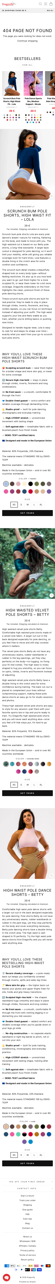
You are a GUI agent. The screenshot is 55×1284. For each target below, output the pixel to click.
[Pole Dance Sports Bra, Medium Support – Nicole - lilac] (41, 120)
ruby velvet (18, 771)
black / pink (24, 1134)
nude (42, 491)
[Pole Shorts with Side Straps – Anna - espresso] (47, 112)
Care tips (27, 1219)
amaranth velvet (18, 764)
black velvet (42, 764)
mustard (36, 1134)
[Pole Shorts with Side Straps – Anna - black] (50, 112)
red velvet (30, 771)
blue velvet (24, 771)
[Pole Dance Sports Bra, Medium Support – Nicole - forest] (41, 117)
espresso (12, 483)
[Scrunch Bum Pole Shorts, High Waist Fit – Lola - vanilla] (13, 115)
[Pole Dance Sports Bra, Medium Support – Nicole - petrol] (35, 120)
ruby (12, 491)
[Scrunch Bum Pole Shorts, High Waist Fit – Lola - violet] (16, 120)
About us (27, 1236)
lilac (49, 483)
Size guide (27, 1209)
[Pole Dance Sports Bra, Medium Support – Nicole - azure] (33, 122)
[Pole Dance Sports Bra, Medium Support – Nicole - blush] (35, 115)
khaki (42, 483)
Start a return (27, 1196)
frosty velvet (36, 764)
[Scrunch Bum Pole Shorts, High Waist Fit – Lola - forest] (19, 115)
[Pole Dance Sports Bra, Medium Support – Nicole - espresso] (29, 115)
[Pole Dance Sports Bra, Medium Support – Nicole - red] (35, 117)
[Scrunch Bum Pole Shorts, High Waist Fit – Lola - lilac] (7, 117)
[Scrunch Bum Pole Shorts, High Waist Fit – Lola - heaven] (4, 115)
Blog (27, 1223)
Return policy (27, 1259)
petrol (24, 491)
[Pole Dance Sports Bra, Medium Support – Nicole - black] (26, 115)
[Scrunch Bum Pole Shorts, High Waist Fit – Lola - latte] (10, 120)
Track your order (27, 1200)
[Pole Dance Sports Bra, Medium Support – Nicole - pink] (36, 122)
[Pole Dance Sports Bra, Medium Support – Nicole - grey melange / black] (39, 122)
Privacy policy (27, 1250)
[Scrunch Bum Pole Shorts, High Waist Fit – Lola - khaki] (4, 117)
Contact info (26, 1188)
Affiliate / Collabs (27, 1246)
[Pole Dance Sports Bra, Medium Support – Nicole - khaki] (26, 120)
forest (36, 483)
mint (18, 1134)
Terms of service (27, 1255)
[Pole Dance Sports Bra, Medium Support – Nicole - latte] (41, 115)
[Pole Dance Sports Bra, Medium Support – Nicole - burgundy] (29, 120)
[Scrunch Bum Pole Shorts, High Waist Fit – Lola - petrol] (19, 117)
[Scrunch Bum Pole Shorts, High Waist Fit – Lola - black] (16, 115)
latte (36, 491)
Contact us (27, 1228)
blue (49, 1134)
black (30, 483)
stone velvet (36, 771)
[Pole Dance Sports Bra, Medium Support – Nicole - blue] (27, 122)
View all (27, 65)
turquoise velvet (12, 764)
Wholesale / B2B (27, 1241)
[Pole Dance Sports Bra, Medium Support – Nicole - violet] (32, 120)
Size (27, 499)
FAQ (27, 1214)
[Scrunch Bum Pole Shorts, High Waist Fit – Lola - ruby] (13, 117)
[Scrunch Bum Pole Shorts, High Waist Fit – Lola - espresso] (7, 115)
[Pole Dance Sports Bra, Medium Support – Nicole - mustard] (38, 120)
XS (14, 504)
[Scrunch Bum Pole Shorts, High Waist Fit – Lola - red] (7, 120)
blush (18, 483)
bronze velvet (24, 764)
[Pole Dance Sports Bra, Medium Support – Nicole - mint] (30, 122)
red (30, 491)
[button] (6, 1277)
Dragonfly (27, 207)
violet (49, 491)
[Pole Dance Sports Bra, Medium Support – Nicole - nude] (26, 117)
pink (6, 491)
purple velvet (30, 764)
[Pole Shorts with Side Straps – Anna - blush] (53, 112)
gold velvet (49, 764)
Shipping (23, 229)
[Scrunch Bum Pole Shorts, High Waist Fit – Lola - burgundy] (16, 117)
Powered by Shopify (27, 1282)
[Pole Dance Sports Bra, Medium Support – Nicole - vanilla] (38, 115)
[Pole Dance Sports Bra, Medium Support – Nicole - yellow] (38, 117)
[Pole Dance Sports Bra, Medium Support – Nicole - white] (29, 117)
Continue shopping (27, 41)
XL (41, 504)
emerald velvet (6, 764)
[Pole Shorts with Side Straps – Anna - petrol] (53, 115)
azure (30, 1141)
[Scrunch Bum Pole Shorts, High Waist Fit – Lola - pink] (10, 117)
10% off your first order (27, 1182)
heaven (6, 483)
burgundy (18, 491)
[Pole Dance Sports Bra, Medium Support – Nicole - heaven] (32, 115)
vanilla (24, 483)
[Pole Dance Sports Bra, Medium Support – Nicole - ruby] (32, 117)
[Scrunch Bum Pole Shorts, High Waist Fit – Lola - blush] (10, 115)
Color (27, 479)
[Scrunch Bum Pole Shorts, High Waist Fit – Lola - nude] (13, 120)
